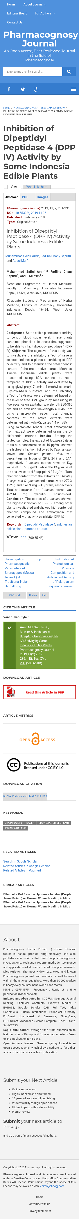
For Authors (43, 13)
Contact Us (14, 22)
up (39, 559)
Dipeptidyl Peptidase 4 (40, 524)
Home (11, 4)
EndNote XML (20, 796)
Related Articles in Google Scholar (26, 866)
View (16, 187)
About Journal (33, 4)
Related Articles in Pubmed (22, 870)
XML (44, 595)
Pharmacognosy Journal (40, 39)
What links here (36, 187)
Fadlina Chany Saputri (56, 256)
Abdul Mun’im (22, 260)
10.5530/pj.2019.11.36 (30, 213)
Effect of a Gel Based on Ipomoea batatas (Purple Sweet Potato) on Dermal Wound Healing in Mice (37, 896)
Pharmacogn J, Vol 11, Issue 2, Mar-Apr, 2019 (39, 108)
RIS (39, 796)
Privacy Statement (40, 1211)
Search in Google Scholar (20, 861)
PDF (23, 538)
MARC (32, 796)
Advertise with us (39, 1204)
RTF (44, 796)
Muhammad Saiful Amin (22, 256)
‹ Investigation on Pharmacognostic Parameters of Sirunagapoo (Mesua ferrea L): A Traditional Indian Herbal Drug (19, 573)
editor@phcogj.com (52, 1186)
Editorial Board (17, 13)
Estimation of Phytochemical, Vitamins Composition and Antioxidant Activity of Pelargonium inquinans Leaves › (60, 573)
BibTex (33, 595)
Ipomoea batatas (36, 529)
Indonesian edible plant (53, 823)
